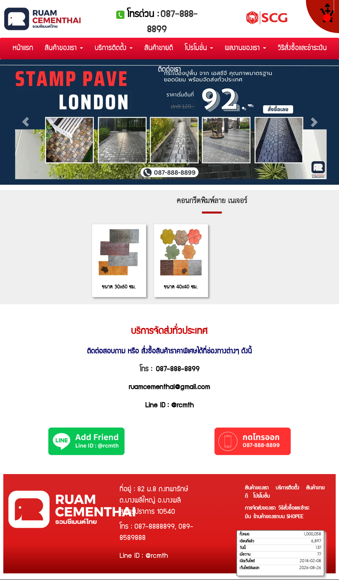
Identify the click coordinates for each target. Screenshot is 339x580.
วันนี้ (243, 548)
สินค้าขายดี (158, 48)
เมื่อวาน (245, 554)
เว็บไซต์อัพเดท (249, 568)
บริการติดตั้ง (112, 48)
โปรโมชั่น (197, 48)
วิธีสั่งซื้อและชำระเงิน (302, 48)
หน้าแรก (23, 48)
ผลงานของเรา (243, 48)
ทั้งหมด (244, 534)
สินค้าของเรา (62, 48)
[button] (25, 122)
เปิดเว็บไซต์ (247, 561)
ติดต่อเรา (169, 70)
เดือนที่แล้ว (247, 541)
